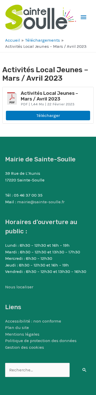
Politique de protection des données (41, 340)
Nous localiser (19, 286)
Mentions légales (22, 334)
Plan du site (17, 327)
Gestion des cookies (24, 347)
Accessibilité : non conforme (33, 321)
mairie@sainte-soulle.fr (41, 201)
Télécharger (48, 115)
